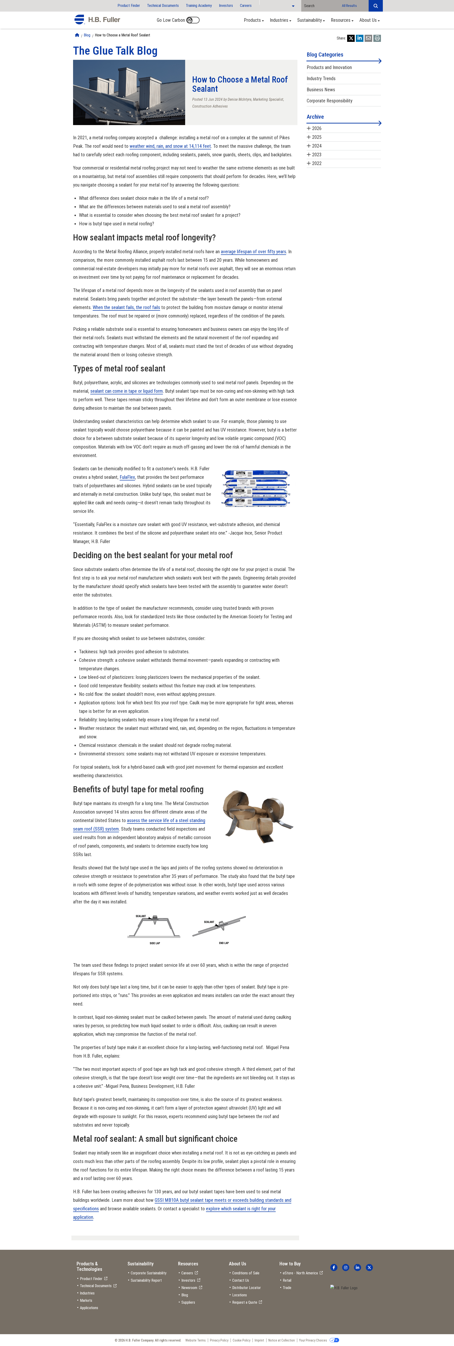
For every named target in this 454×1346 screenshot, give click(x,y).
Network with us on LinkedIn (357, 1267)
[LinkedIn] (359, 38)
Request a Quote (244, 1302)
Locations (239, 1295)
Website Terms (195, 1340)
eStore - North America (300, 1273)
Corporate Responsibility (329, 101)
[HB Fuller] (97, 20)
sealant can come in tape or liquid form (126, 391)
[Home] (77, 35)
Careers (246, 5)
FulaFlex (127, 477)
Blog (87, 35)
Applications (89, 1308)
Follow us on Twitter (369, 1267)
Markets (86, 1300)
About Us (368, 20)
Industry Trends (321, 78)
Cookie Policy (241, 1340)
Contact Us (240, 1280)
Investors (226, 5)
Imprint (259, 1340)
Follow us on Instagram (345, 1267)
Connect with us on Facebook (333, 1267)
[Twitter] (351, 38)
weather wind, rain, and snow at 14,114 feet (170, 146)
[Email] (368, 38)
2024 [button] (317, 146)
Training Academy (199, 5)
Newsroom (189, 1287)
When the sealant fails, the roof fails (126, 307)
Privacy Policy (219, 1340)
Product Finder (129, 5)
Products (252, 20)
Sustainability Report (146, 1280)
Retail (287, 1280)
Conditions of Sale (245, 1273)
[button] (376, 6)
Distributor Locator (246, 1287)
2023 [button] (317, 154)
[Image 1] (344, 1288)
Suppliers (188, 1302)
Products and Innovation (329, 67)
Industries (279, 20)
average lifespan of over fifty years (253, 251)
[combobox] (320, 5)
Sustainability (309, 20)
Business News (321, 89)
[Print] (377, 38)
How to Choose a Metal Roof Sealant (122, 35)
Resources (340, 20)
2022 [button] (317, 163)
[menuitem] (252, 20)
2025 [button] (317, 137)
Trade (287, 1287)
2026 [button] (317, 128)
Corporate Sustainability (148, 1273)
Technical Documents (163, 5)
